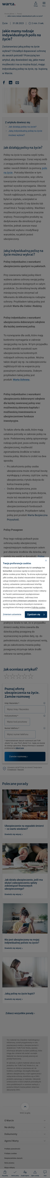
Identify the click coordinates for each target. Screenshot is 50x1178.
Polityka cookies (38, 607)
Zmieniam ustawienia (12, 614)
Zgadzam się (33, 614)
